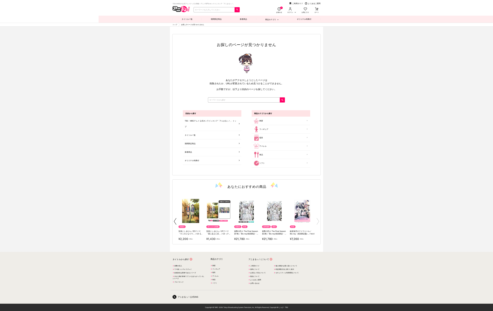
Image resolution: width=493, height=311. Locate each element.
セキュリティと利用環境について (287, 273)
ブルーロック (179, 282)
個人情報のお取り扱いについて (286, 266)
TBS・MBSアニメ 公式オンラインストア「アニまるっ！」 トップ (210, 124)
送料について (254, 269)
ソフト (262, 163)
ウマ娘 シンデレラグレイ (183, 269)
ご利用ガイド (297, 3)
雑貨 (261, 121)
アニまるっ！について (258, 259)
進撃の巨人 (178, 266)
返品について (254, 276)
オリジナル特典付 (304, 19)
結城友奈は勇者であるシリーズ (185, 273)
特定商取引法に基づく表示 (285, 269)
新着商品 (243, 19)
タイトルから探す (181, 259)
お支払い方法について (258, 273)
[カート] (316, 9)
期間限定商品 (216, 19)
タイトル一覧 (187, 19)
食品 (261, 154)
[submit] (237, 9)
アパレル (263, 146)
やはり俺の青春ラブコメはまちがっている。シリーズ (189, 277)
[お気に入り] (305, 9)
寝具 (261, 138)
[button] (175, 221)
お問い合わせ (254, 283)
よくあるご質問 (314, 3)
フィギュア (263, 129)
